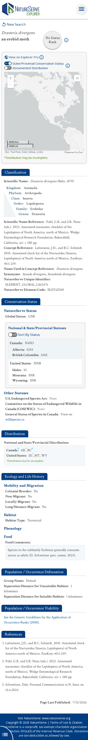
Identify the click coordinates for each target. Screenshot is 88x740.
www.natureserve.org (56, 718)
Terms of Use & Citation (66, 722)
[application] (44, 113)
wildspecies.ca (14, 419)
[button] (10, 78)
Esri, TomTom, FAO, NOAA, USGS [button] (24, 152)
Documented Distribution (30, 68)
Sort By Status (29, 334)
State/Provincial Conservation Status (38, 63)
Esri (81, 152)
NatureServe (38, 722)
